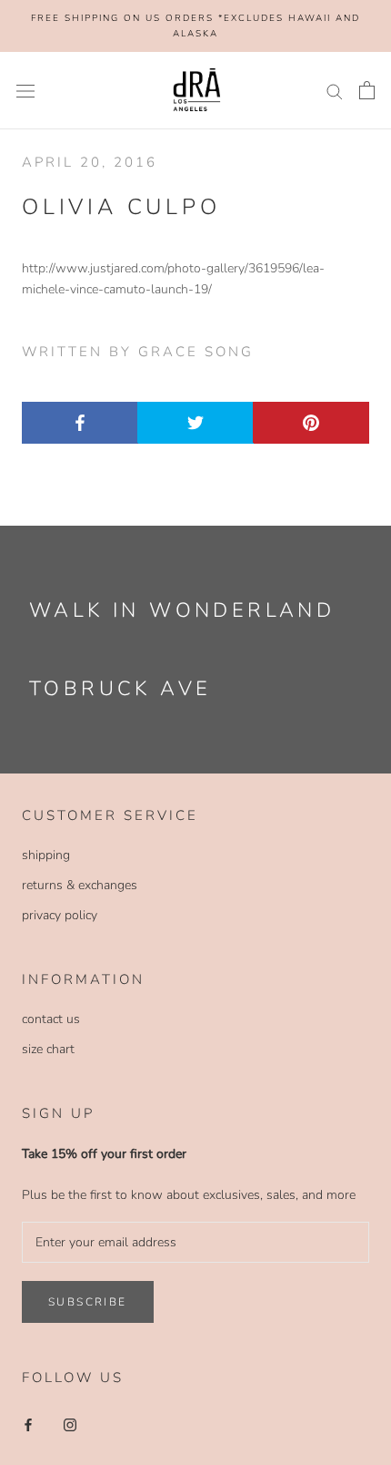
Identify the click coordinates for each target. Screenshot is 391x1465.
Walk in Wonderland (182, 610)
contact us (51, 1019)
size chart (48, 1049)
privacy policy (59, 915)
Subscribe (87, 1302)
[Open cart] (367, 90)
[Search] (334, 90)
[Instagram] (70, 1423)
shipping (46, 855)
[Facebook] (28, 1423)
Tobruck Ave (120, 688)
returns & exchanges (79, 885)
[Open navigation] (25, 90)
